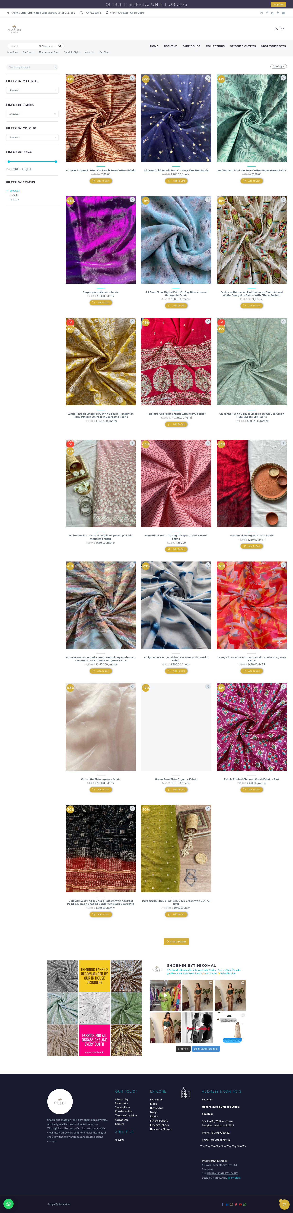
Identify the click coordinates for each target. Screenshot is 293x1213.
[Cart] (282, 29)
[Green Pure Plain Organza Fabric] (176, 727)
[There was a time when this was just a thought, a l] (165, 995)
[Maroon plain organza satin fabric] (252, 483)
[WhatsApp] (244, 1204)
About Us (170, 46)
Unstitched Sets (273, 46)
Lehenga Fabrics (159, 1125)
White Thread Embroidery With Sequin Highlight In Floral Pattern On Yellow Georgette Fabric (101, 415)
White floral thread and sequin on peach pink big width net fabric (100, 537)
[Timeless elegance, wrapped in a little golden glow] (230, 995)
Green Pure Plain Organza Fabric (176, 779)
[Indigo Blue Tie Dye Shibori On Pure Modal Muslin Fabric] (176, 605)
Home (154, 46)
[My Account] (276, 29)
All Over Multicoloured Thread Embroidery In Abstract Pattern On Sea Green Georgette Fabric (100, 659)
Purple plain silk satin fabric (101, 292)
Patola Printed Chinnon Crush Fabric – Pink (251, 779)
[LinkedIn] (227, 1204)
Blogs (153, 1103)
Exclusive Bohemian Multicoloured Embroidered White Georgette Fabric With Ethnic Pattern (252, 294)
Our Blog (104, 52)
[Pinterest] (236, 1204)
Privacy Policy (121, 1099)
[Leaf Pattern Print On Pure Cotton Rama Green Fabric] (252, 118)
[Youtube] (283, 13)
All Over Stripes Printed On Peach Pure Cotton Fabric (100, 170)
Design (154, 1112)
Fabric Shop (191, 46)
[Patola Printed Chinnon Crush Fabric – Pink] (252, 727)
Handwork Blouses (161, 1129)
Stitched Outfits (243, 46)
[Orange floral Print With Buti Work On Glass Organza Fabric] (252, 605)
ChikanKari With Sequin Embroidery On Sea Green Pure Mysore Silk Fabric (251, 415)
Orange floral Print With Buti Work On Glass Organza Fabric (252, 659)
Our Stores (28, 52)
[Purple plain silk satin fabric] (101, 240)
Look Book (12, 52)
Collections (215, 46)
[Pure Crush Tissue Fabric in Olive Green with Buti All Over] (176, 848)
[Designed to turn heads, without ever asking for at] (197, 995)
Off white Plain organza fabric (100, 779)
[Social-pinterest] (277, 13)
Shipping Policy (122, 1107)
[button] (41, 13)
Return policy (121, 1103)
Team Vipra (234, 1177)
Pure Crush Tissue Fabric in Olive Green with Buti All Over (176, 902)
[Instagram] (261, 13)
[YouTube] (240, 1204)
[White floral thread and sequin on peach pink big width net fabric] (101, 483)
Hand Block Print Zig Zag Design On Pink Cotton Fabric (176, 537)
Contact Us (121, 1119)
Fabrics (154, 1116)
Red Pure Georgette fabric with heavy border (176, 413)
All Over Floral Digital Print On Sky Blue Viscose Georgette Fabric (176, 294)
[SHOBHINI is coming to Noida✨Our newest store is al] (197, 1027)
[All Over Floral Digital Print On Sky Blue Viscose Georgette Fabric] (176, 240)
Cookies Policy (123, 1111)
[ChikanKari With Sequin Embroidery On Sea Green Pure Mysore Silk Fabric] (252, 361)
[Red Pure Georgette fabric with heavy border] (176, 361)
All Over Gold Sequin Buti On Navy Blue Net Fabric (176, 170)
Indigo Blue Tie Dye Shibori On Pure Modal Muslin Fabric (176, 659)
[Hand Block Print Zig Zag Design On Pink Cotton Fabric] (176, 483)
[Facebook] (222, 1204)
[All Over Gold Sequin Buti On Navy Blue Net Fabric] (176, 118)
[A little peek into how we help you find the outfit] (230, 1027)
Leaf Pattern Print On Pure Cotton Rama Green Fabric (252, 170)
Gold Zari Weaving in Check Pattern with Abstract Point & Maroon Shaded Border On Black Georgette (100, 902)
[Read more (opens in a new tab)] (125, 13)
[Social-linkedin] (272, 13)
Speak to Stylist (72, 52)
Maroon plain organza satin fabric (252, 535)
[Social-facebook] (267, 13)
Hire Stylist (156, 1108)
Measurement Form (49, 52)
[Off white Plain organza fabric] (101, 727)
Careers (119, 1124)
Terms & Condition (126, 1115)
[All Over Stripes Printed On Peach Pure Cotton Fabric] (101, 118)
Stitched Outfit (159, 1120)
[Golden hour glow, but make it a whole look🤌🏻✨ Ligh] (165, 1027)
